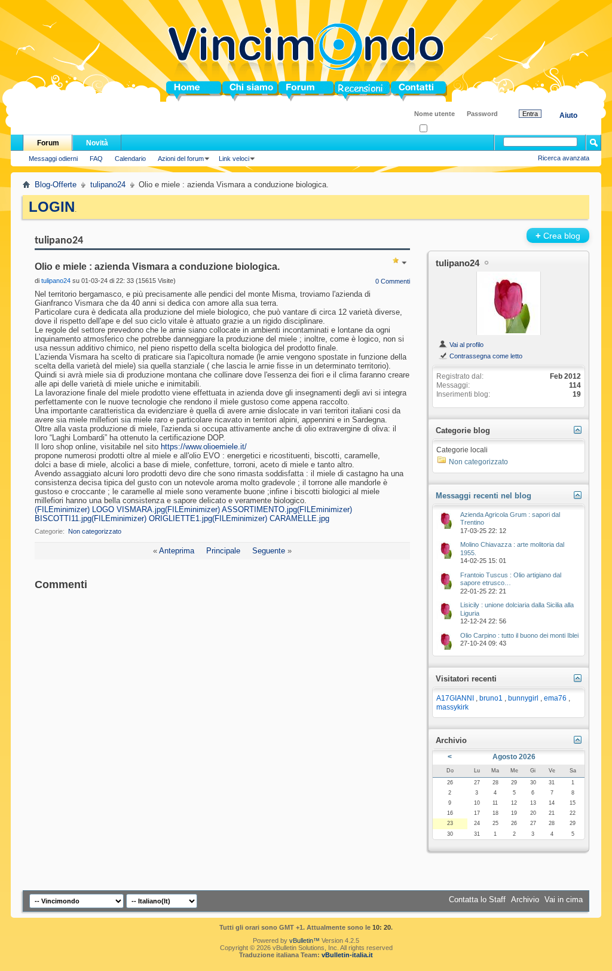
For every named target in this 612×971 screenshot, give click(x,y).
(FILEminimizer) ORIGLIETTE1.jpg (151, 518)
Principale (223, 550)
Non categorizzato (94, 531)
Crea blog (558, 235)
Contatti (405, 91)
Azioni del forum (181, 158)
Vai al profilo (466, 344)
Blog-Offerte (55, 184)
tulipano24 (108, 184)
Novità (97, 143)
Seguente (268, 550)
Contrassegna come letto (485, 356)
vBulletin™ (304, 940)
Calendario (130, 158)
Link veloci (234, 158)
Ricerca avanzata (563, 158)
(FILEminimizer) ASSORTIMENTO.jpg (231, 509)
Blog (343, 91)
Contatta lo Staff (477, 899)
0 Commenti (392, 281)
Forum (291, 91)
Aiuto (568, 115)
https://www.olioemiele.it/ (204, 446)
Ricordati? (442, 129)
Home (177, 91)
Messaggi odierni (53, 158)
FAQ (96, 158)
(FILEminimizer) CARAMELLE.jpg (270, 518)
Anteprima (176, 550)
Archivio (525, 899)
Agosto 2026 (514, 757)
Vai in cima (563, 899)
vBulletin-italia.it (347, 954)
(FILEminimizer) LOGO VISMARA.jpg (100, 509)
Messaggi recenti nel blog (483, 495)
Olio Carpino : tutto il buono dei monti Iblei (519, 635)
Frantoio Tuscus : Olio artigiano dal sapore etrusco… (510, 579)
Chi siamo (241, 91)
